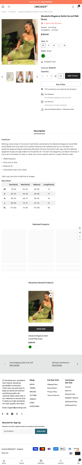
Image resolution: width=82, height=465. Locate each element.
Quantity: (45, 72)
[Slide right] (77, 364)
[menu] (3, 6)
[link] (14, 266)
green (30, 347)
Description (39, 131)
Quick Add (41, 329)
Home (4, 12)
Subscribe (41, 431)
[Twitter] (21, 413)
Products (12, 12)
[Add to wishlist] (60, 76)
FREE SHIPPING (46, 2)
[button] (2, 77)
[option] (20, 42)
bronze (38, 347)
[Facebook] (2, 413)
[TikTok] (12, 413)
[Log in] (73, 7)
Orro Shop (52, 27)
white (34, 347)
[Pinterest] (7, 413)
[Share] (56, 76)
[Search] (9, 6)
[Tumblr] (17, 413)
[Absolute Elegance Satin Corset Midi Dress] (41, 307)
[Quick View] (51, 296)
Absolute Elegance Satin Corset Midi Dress (38, 337)
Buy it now (60, 84)
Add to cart (73, 76)
